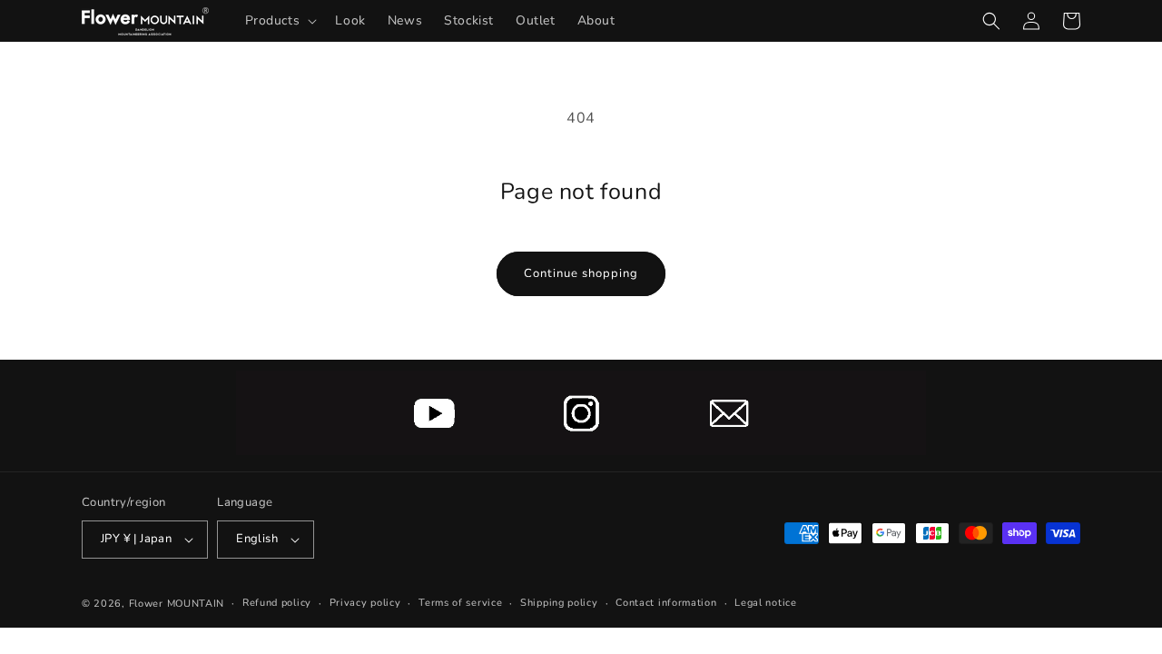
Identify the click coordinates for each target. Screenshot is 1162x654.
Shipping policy (559, 602)
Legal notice (765, 602)
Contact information (665, 602)
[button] (279, 21)
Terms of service (460, 602)
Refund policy (276, 602)
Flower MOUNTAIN (177, 603)
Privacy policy (365, 602)
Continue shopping (581, 273)
